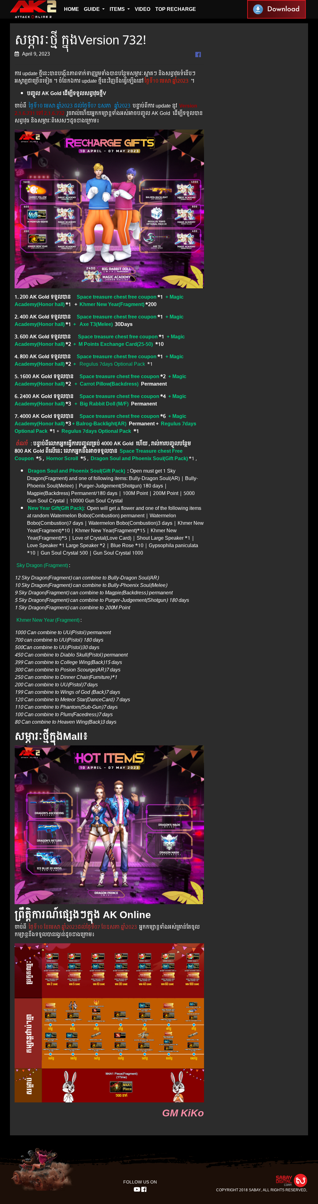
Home (71, 9)
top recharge (175, 9)
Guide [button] (92, 9)
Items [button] (118, 9)
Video (142, 9)
